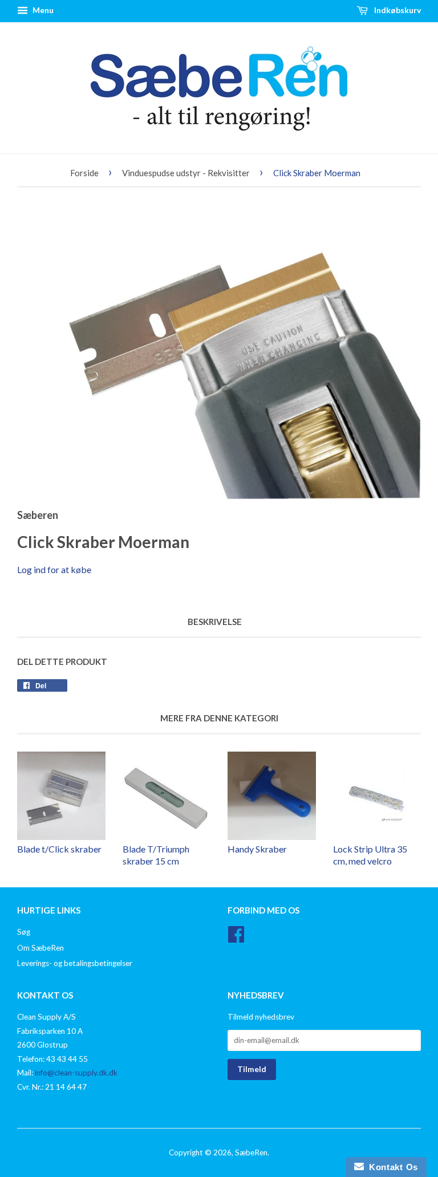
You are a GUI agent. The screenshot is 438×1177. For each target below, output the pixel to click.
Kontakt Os (391, 1167)
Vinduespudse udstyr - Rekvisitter (186, 173)
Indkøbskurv (396, 10)
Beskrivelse (215, 621)
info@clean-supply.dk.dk (76, 1072)
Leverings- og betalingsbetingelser (74, 963)
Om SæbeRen (40, 947)
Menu (42, 10)
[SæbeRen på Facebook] (236, 938)
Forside (84, 173)
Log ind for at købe (54, 569)
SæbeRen (251, 1152)
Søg (23, 931)
